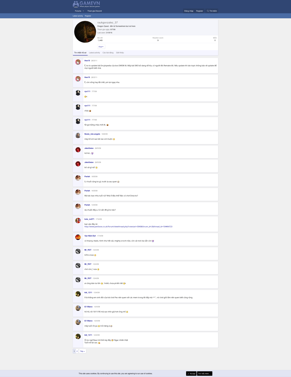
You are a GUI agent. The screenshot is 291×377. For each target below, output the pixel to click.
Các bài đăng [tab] (108, 52)
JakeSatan (89, 148)
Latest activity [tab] (94, 52)
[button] (83, 11)
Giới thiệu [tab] (120, 52)
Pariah (87, 176)
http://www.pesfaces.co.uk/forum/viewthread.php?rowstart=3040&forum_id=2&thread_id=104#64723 (128, 226)
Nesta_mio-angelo (92, 134)
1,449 (100, 40)
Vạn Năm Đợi (90, 235)
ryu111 (87, 91)
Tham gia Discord (94, 11)
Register (88, 16)
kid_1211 (88, 292)
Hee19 (87, 60)
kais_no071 (89, 219)
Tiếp (81, 351)
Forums (78, 11)
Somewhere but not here (125, 26)
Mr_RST (87, 249)
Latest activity (78, 16)
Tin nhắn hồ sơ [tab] (80, 52)
